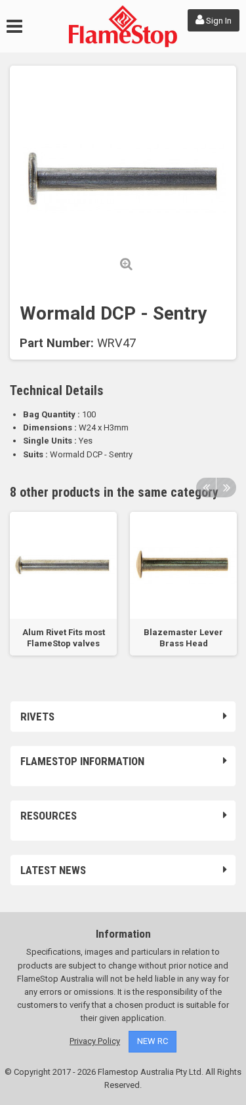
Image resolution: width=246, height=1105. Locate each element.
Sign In (218, 21)
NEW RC (152, 1041)
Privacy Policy (95, 1041)
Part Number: (57, 343)
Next (226, 487)
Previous (206, 487)
